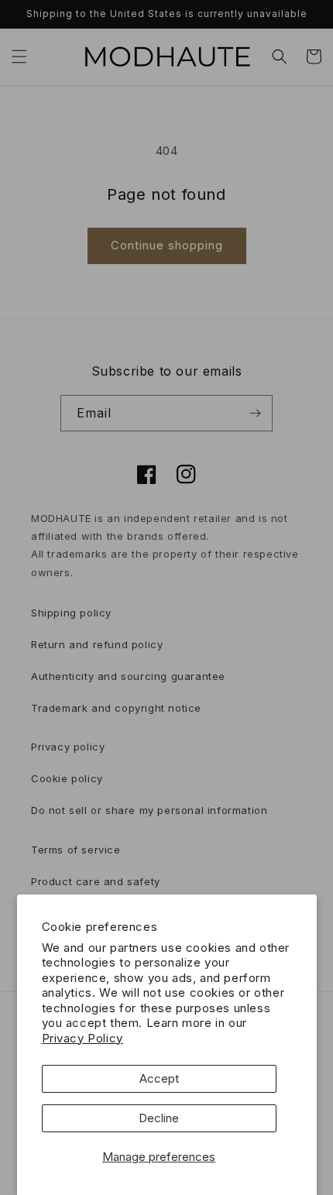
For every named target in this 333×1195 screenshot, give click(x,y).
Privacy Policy (82, 1038)
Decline (159, 1118)
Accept (159, 1078)
